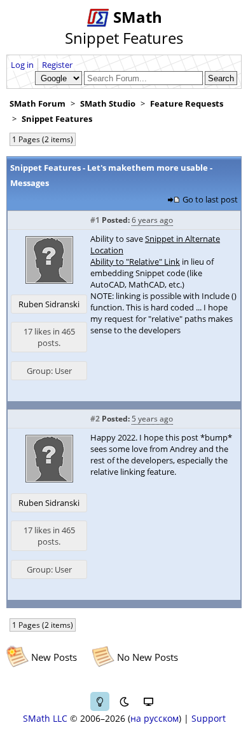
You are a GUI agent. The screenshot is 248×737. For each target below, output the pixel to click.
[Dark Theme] (124, 701)
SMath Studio (107, 103)
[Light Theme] (99, 701)
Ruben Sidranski (48, 304)
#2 (95, 418)
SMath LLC (45, 718)
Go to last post (210, 199)
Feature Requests (186, 103)
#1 (95, 220)
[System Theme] (148, 701)
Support (208, 718)
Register (57, 64)
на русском (154, 718)
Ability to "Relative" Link (135, 261)
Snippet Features (57, 118)
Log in (22, 64)
